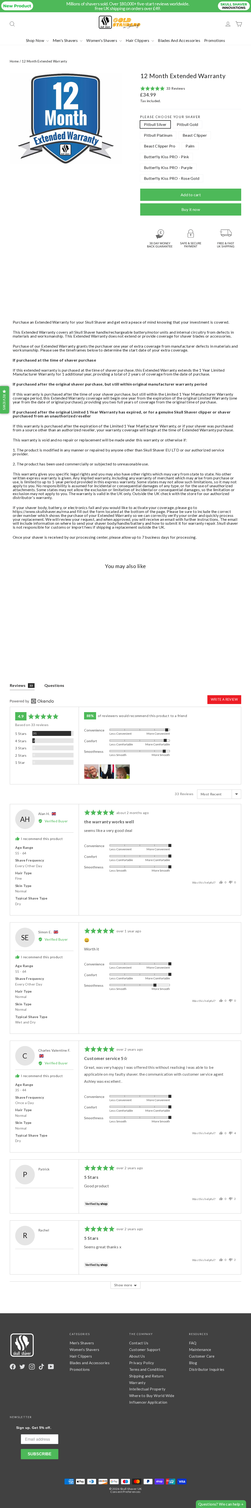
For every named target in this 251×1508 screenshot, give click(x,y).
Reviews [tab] (21, 685)
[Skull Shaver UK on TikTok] (41, 1367)
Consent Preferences (125, 1492)
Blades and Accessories (90, 1363)
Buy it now (190, 209)
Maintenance (200, 1349)
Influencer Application (148, 1402)
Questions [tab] (54, 685)
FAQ (193, 1343)
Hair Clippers (138, 40)
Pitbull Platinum (158, 135)
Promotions (214, 40)
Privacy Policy (141, 1363)
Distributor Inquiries (207, 1369)
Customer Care (202, 1356)
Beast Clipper (195, 135)
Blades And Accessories (179, 40)
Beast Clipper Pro (160, 146)
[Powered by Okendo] (32, 701)
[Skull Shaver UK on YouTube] (51, 1367)
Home (14, 61)
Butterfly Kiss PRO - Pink (166, 156)
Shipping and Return (146, 1376)
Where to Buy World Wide (151, 1395)
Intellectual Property (147, 1389)
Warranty (137, 1382)
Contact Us (138, 1343)
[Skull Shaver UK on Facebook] (13, 1367)
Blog (193, 1363)
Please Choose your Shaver (170, 117)
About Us (137, 1356)
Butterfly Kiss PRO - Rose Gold (171, 178)
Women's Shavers (102, 40)
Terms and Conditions (147, 1369)
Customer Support (144, 1349)
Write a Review (224, 699)
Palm (190, 146)
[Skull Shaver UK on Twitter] (22, 1367)
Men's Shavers (66, 40)
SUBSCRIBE (39, 1454)
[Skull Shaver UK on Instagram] (32, 1367)
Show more (123, 1285)
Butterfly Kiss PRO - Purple (168, 167)
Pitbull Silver (155, 124)
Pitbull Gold (187, 124)
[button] (162, 88)
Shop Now (35, 40)
